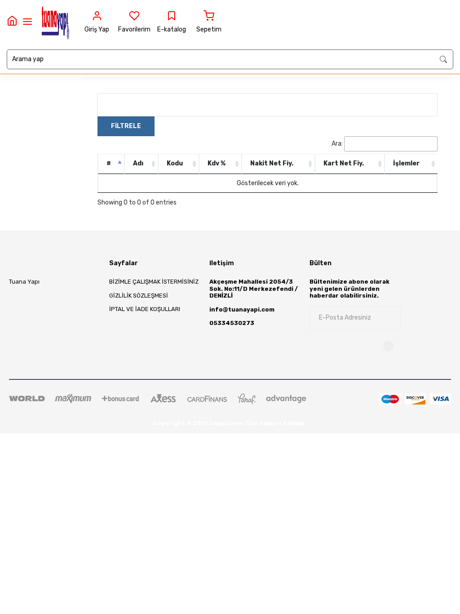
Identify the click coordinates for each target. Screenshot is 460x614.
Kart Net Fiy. (343, 163)
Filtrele (126, 126)
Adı (138, 163)
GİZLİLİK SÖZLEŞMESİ (138, 295)
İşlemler (406, 163)
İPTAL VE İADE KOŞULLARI (144, 309)
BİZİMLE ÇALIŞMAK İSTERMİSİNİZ (154, 281)
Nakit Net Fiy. (271, 163)
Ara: (337, 143)
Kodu (175, 163)
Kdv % (217, 163)
